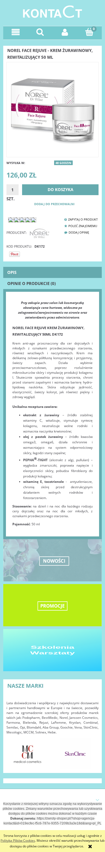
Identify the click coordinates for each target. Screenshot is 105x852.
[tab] (52, 272)
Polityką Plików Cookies (18, 840)
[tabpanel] (52, 413)
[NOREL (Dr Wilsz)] (39, 232)
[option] (27, 754)
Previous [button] (13, 751)
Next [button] (92, 751)
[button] (15, 32)
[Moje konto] (64, 32)
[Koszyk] (89, 31)
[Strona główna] (52, 10)
